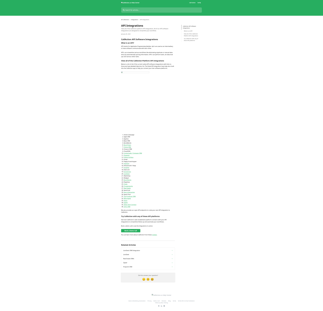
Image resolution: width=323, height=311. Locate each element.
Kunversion (127, 172)
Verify (199, 2)
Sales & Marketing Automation (137, 301)
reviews (154, 235)
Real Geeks (127, 188)
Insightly (126, 168)
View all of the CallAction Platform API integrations (191, 34)
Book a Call (157, 301)
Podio (125, 184)
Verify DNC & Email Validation (186, 301)
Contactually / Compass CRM (133, 153)
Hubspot (126, 163)
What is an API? (188, 31)
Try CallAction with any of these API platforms (191, 39)
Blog (169, 301)
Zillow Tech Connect (130, 205)
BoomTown (127, 145)
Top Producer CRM (130, 196)
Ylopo (125, 200)
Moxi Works (127, 180)
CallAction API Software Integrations (189, 27)
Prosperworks (128, 186)
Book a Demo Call (130, 231)
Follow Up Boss (128, 157)
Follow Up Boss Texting (161, 303)
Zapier (126, 202)
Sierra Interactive (129, 192)
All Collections (125, 19)
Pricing (149, 301)
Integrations (134, 19)
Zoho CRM (127, 207)
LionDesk (127, 174)
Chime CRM (127, 147)
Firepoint (127, 155)
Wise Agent (127, 198)
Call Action (192, 2)
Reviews (164, 301)
